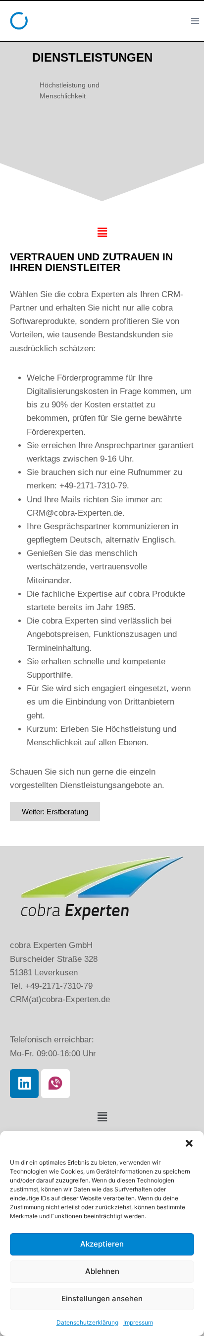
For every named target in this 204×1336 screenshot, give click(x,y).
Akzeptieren (102, 1244)
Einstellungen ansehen (102, 1298)
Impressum (138, 1322)
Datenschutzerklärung (87, 1322)
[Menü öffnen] (195, 20)
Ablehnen (102, 1271)
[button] (189, 1143)
